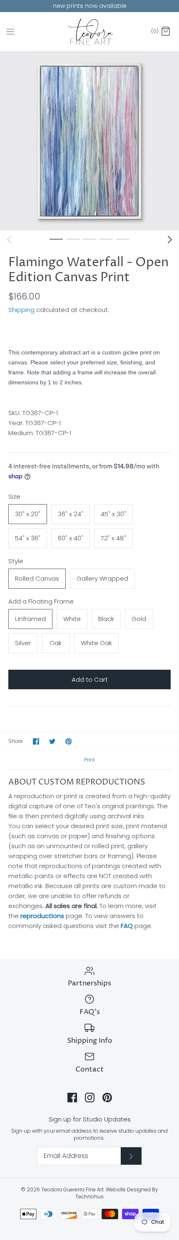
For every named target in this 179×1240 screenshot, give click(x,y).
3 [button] (89, 239)
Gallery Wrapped (102, 578)
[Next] (170, 239)
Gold (139, 618)
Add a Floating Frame (41, 601)
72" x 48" (113, 538)
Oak (56, 643)
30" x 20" (27, 514)
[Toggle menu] (10, 31)
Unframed (30, 618)
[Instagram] (89, 1097)
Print (89, 759)
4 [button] (106, 239)
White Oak (96, 643)
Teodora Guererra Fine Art (72, 1189)
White (72, 618)
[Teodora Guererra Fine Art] (90, 31)
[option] (89, 141)
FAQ (127, 925)
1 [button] (56, 239)
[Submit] (131, 1156)
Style (15, 561)
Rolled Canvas (37, 578)
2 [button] (73, 239)
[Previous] (9, 239)
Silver (23, 643)
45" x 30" (113, 514)
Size (14, 496)
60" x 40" (70, 538)
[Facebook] (72, 1097)
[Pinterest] (107, 1097)
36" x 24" (70, 514)
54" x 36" (27, 538)
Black (106, 618)
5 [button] (122, 239)
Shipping (21, 309)
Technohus (89, 1196)
